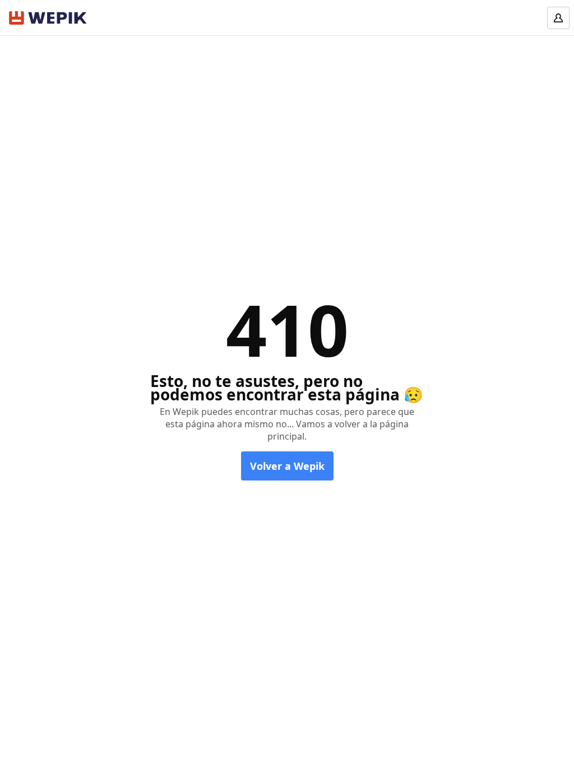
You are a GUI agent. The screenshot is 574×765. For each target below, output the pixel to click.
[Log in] (558, 18)
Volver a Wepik (287, 466)
